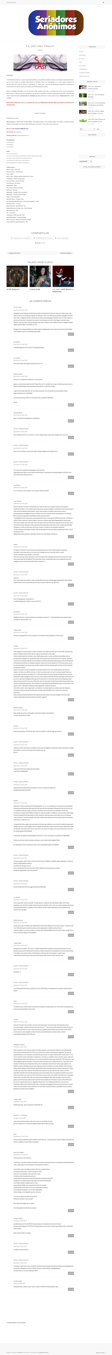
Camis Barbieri (10, 142)
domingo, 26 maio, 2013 (20, 1118)
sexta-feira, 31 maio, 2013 (20, 1246)
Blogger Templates (11, 1352)
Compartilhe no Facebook (22, 238)
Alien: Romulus (13, 289)
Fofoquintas (82, 55)
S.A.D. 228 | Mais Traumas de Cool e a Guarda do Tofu (96, 120)
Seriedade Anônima (84, 72)
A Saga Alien (35, 289)
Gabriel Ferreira (20, 1115)
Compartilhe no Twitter (44, 238)
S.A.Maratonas (83, 69)
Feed (18, 135)
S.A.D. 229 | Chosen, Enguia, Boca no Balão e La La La (96, 112)
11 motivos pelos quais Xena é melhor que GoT (19, 158)
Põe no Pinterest (62, 238)
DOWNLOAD (10, 118)
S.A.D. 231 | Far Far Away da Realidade (96, 96)
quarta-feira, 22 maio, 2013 (20, 310)
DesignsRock (34, 1352)
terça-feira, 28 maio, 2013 (20, 1220)
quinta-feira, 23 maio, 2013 (20, 648)
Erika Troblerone (21, 429)
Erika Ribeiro (10, 144)
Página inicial (11, 2)
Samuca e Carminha (12, 153)
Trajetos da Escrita (84, 76)
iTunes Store (24, 135)
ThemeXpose (26, 1352)
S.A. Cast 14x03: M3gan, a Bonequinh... (63, 290)
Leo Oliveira (10, 146)
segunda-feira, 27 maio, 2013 (21, 1136)
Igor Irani (18, 307)
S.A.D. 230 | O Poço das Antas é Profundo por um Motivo (96, 104)
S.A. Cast (42, 243)
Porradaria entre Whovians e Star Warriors (18, 160)
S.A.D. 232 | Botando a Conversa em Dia (94, 87)
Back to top (100, 1352)
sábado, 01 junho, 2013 (19, 1283)
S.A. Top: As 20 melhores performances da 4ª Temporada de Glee (24, 156)
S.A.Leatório (82, 65)
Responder (71, 334)
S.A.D (80, 62)
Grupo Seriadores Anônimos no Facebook (18, 162)
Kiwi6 (16, 118)
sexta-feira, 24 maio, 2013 (20, 1047)
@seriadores (17, 132)
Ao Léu (81, 51)
